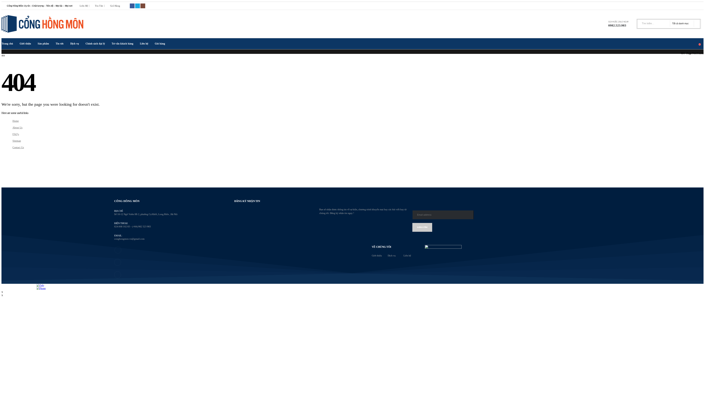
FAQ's (15, 134)
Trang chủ (7, 43)
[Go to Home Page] (2, 53)
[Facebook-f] (118, 250)
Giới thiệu (25, 43)
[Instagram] (142, 5)
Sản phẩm (43, 43)
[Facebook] (132, 5)
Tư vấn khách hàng (122, 43)
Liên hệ (84, 6)
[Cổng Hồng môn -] (42, 24)
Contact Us (18, 147)
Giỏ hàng (115, 6)
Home (15, 120)
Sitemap (16, 140)
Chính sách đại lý (95, 43)
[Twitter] (137, 5)
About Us (17, 127)
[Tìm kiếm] (696, 23)
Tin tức (99, 6)
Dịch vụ (74, 43)
